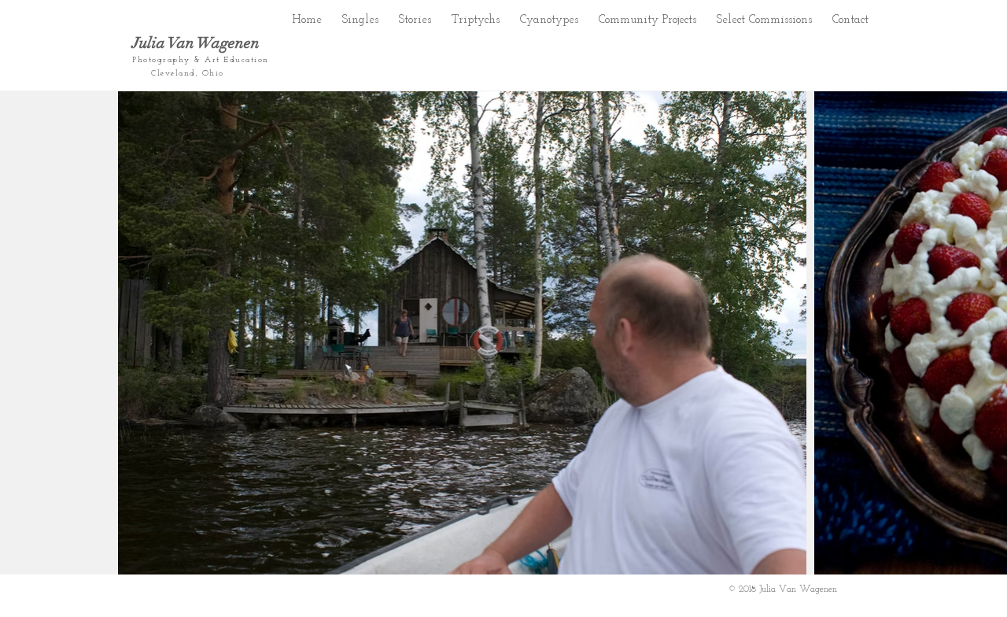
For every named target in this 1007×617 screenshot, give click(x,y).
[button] (415, 16)
